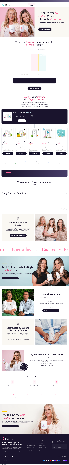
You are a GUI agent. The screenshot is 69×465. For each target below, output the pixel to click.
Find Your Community (31, 445)
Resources (37, 5)
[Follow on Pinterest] (10, 456)
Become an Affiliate (30, 447)
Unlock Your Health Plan (45, 29)
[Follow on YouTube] (12, 456)
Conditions (39, 3)
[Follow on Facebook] (3, 456)
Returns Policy (42, 445)
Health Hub (31, 5)
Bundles (23, 3)
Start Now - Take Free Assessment (18, 235)
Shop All (18, 3)
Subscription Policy (42, 447)
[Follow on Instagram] (7, 456)
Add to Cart (21, 120)
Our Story (28, 443)
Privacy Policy (41, 441)
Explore (49, 3)
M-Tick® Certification (30, 450)
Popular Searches (3, 464)
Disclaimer (41, 450)
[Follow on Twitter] (5, 456)
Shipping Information (43, 440)
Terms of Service (42, 443)
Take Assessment (31, 3)
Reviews (44, 3)
